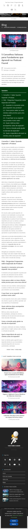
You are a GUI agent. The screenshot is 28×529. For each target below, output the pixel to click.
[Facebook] (10, 459)
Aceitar (14, 521)
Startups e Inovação (9, 70)
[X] (5, 459)
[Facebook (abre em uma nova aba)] (8, 5)
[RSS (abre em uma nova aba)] (15, 10)
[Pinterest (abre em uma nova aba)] (11, 5)
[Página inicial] (2, 27)
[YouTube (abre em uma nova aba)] (11, 10)
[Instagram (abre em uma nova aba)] (15, 5)
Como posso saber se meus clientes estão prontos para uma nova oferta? (13, 112)
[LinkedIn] (19, 459)
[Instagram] (14, 459)
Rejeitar (14, 524)
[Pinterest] (5, 464)
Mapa (4, 482)
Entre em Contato (7, 476)
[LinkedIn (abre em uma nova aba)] (19, 5)
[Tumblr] (10, 464)
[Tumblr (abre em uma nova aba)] (22, 5)
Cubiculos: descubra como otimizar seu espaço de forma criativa (14, 416)
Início (4, 473)
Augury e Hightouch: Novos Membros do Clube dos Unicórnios (14, 395)
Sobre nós (5, 479)
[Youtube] (14, 464)
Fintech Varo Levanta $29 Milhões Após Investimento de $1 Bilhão (14, 373)
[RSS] (19, 464)
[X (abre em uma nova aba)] (4, 5)
